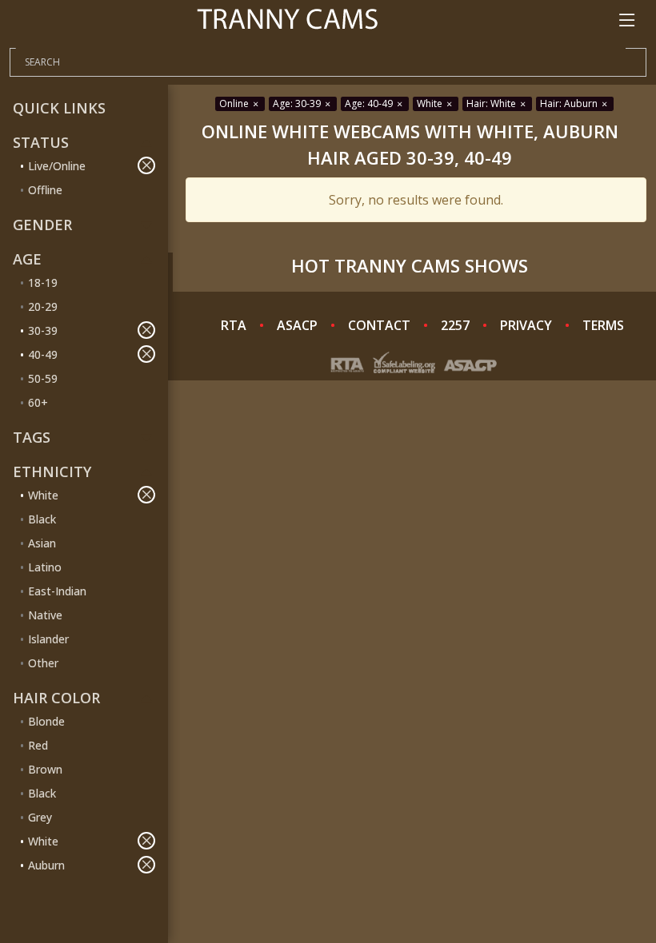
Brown (45, 769)
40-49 (43, 354)
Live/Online (57, 165)
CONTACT (379, 325)
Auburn (46, 865)
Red (38, 745)
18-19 (43, 282)
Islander (48, 639)
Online (235, 103)
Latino (45, 567)
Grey (40, 817)
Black (42, 519)
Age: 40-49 (370, 103)
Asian (42, 543)
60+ (38, 402)
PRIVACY (526, 325)
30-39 (43, 330)
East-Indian (57, 591)
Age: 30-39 (298, 103)
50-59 (43, 378)
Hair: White (492, 103)
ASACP (297, 325)
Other (43, 662)
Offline (45, 189)
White (43, 495)
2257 (455, 325)
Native (45, 615)
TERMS (603, 325)
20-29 (43, 306)
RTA (233, 325)
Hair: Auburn (570, 103)
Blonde (46, 721)
